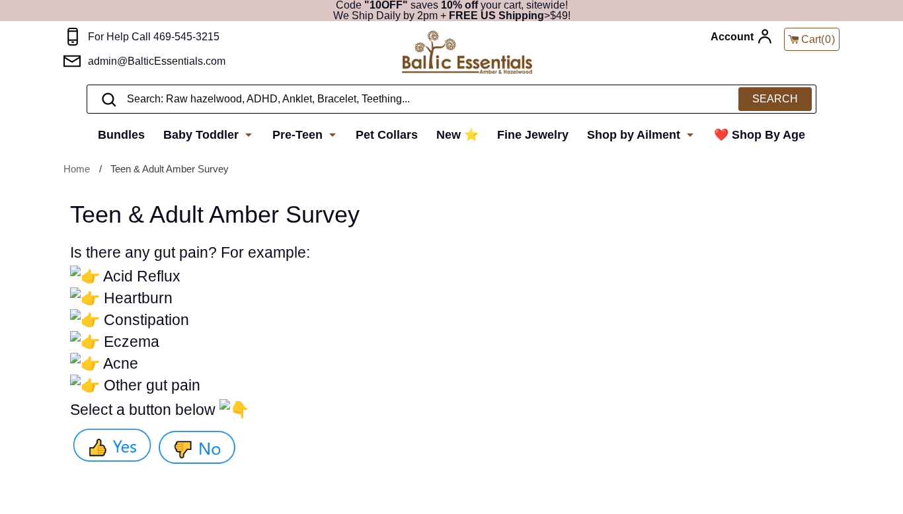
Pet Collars (387, 134)
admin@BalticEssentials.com (156, 61)
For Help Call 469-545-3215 (153, 36)
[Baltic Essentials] (467, 53)
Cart (818, 39)
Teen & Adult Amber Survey (169, 168)
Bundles (121, 134)
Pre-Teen (299, 134)
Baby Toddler (202, 134)
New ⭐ (457, 134)
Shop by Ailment (635, 134)
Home (76, 168)
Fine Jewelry (533, 134)
